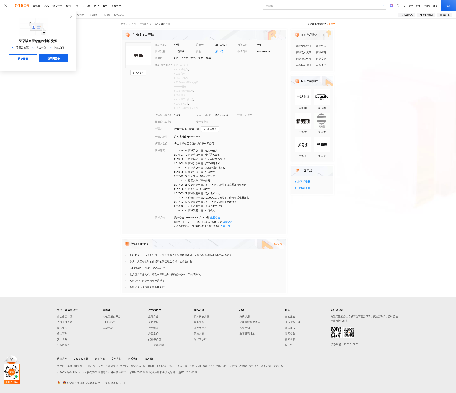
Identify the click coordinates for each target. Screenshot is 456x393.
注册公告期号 (244, 115)
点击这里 (330, 23)
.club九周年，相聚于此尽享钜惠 (147, 267)
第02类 (219, 51)
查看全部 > (278, 243)
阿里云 (124, 23)
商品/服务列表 (163, 65)
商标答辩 (321, 52)
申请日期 (242, 51)
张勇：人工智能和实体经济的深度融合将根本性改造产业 (161, 261)
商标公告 (160, 217)
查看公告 (215, 217)
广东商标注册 (302, 181)
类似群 (158, 58)
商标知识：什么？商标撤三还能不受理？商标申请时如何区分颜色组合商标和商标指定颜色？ (181, 255)
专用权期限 (202, 121)
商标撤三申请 (303, 58)
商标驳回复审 (303, 52)
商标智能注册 (303, 45)
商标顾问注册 (303, 65)
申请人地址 (161, 136)
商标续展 (321, 45)
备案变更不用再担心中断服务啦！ (148, 287)
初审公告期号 (162, 115)
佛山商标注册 (302, 188)
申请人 (158, 128)
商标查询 (321, 65)
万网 (134, 23)
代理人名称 (161, 143)
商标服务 (144, 23)
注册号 (200, 44)
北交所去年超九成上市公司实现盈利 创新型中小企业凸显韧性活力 (166, 274)
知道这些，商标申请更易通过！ (147, 280)
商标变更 (321, 58)
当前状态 (242, 44)
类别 (198, 51)
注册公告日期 (162, 121)
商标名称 (160, 44)
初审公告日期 (203, 115)
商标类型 (160, 51)
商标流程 (160, 150)
